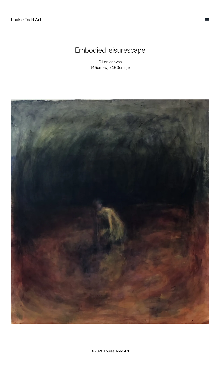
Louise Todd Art (26, 19)
